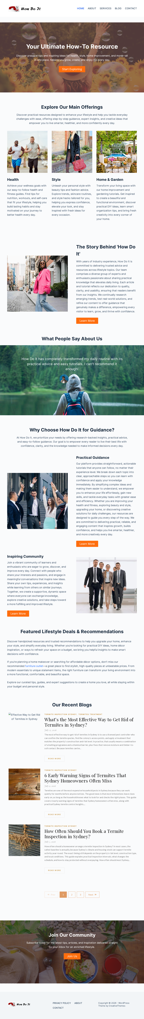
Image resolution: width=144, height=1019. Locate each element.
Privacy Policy (62, 1003)
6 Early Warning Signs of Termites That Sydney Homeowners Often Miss (85, 778)
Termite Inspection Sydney (60, 714)
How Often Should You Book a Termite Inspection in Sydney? (84, 833)
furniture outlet (34, 666)
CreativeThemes (117, 1005)
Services (105, 8)
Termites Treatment (90, 714)
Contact (131, 8)
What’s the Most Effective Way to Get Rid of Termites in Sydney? (88, 722)
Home (80, 8)
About (92, 8)
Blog (118, 8)
